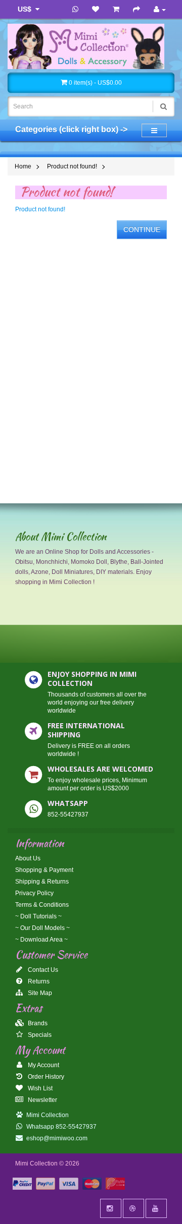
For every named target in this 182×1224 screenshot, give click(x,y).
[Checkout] (136, 10)
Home (23, 166)
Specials (39, 1034)
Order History (45, 1076)
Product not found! (72, 166)
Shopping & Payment (44, 869)
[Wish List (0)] (95, 10)
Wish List (39, 1088)
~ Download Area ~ (41, 939)
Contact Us (42, 969)
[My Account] (160, 10)
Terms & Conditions (42, 904)
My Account (42, 1065)
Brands (37, 1023)
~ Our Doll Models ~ (42, 927)
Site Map (39, 993)
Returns (38, 981)
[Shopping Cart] (116, 10)
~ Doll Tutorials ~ (38, 916)
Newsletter (41, 1099)
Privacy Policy (34, 893)
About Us (27, 858)
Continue (141, 229)
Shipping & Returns (42, 881)
